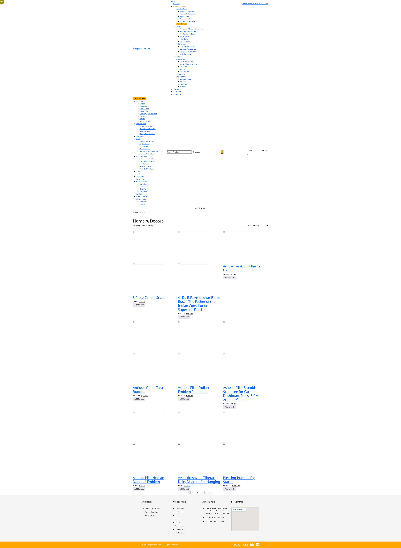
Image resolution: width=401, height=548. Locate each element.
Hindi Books (144, 146)
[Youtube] (163, 525)
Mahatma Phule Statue (147, 129)
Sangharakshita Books (147, 154)
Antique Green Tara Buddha (148, 389)
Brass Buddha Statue (147, 161)
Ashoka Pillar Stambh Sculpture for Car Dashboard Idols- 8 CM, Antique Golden (241, 393)
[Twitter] (150, 525)
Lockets (142, 119)
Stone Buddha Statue (147, 169)
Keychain (139, 194)
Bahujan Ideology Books (148, 141)
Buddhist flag (144, 106)
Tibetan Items (141, 199)
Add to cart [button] (139, 305)
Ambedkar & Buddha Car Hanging (242, 268)
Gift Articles (140, 176)
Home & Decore (141, 181)
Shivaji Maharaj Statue (147, 134)
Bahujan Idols (141, 124)
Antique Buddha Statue (148, 159)
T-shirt (142, 174)
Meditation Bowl (142, 197)
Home (134, 212)
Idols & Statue (144, 186)
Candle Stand (144, 109)
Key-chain (143, 116)
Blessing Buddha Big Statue (239, 479)
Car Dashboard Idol (146, 111)
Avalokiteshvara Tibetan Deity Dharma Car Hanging (199, 479)
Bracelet (142, 204)
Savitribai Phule (145, 131)
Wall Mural (143, 191)
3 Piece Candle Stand (149, 297)
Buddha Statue (141, 156)
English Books (144, 144)
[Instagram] (157, 525)
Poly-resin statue (145, 166)
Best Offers (140, 136)
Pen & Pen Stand (145, 121)
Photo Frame (144, 189)
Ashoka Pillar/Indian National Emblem (148, 479)
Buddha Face (144, 164)
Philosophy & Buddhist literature (151, 151)
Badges (142, 104)
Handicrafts (140, 179)
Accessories (140, 101)
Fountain (143, 184)
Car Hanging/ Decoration (148, 114)
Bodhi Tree (143, 202)
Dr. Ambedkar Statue (147, 126)
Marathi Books (145, 149)
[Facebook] (144, 525)
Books (138, 139)
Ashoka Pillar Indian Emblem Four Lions (193, 389)
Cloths (138, 171)
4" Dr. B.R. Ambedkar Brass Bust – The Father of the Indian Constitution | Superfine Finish (199, 303)
